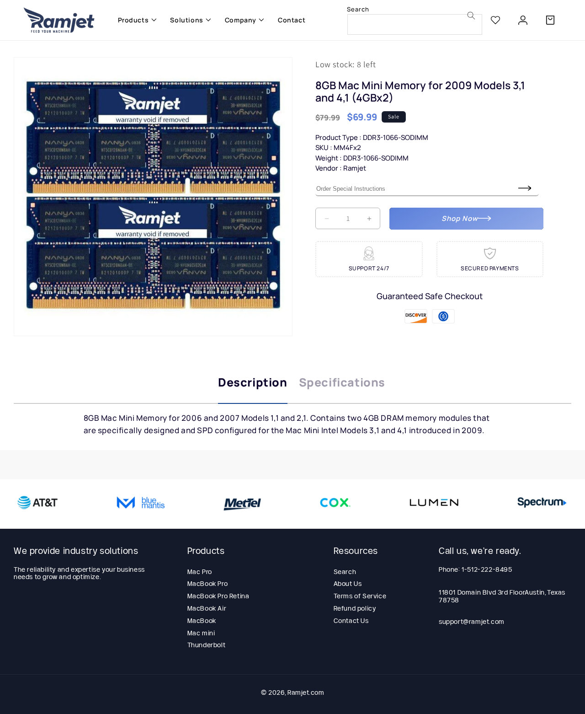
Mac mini (201, 632)
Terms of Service (360, 596)
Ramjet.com (305, 692)
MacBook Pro (207, 583)
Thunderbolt (206, 645)
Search (345, 571)
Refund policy (355, 608)
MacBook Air (207, 608)
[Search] (471, 15)
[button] (135, 20)
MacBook (201, 620)
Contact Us (351, 620)
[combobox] (414, 24)
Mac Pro (199, 571)
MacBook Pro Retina (218, 596)
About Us (348, 583)
